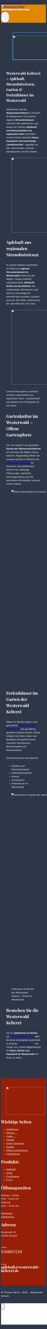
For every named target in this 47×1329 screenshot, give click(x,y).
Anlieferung (12, 1129)
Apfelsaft (11, 1169)
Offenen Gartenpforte (18, 463)
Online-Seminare (15, 1143)
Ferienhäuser (13, 1154)
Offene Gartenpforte (17, 1150)
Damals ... (11, 1133)
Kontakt (10, 1147)
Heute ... (10, 1136)
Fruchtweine (12, 1176)
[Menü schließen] (3, 1306)
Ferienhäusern (25, 1043)
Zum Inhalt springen (11, 2)
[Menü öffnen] (5, 17)
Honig (9, 1173)
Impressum (7, 1213)
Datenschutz (7, 1217)
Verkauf (10, 1140)
